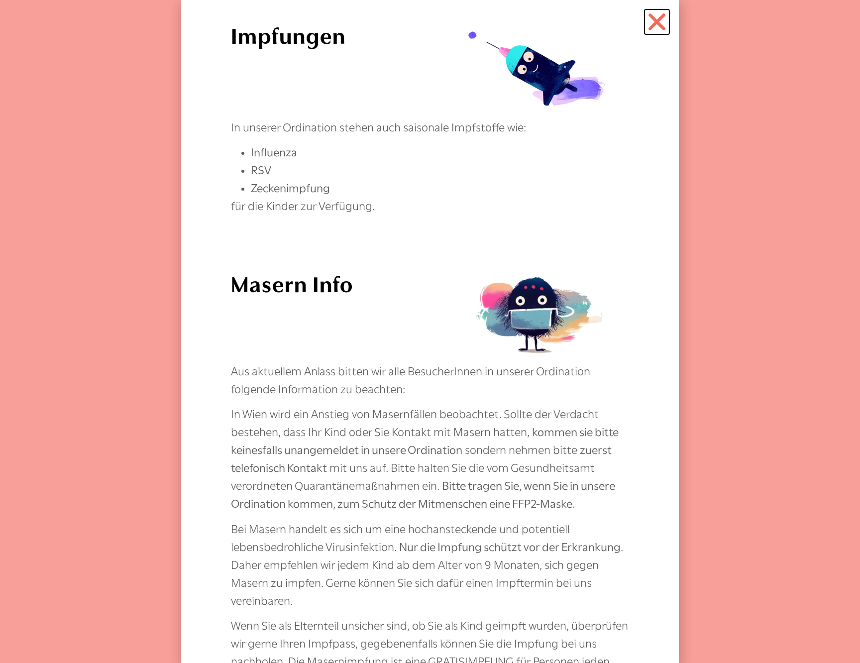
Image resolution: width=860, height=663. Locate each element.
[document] (430, 331)
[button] (657, 22)
